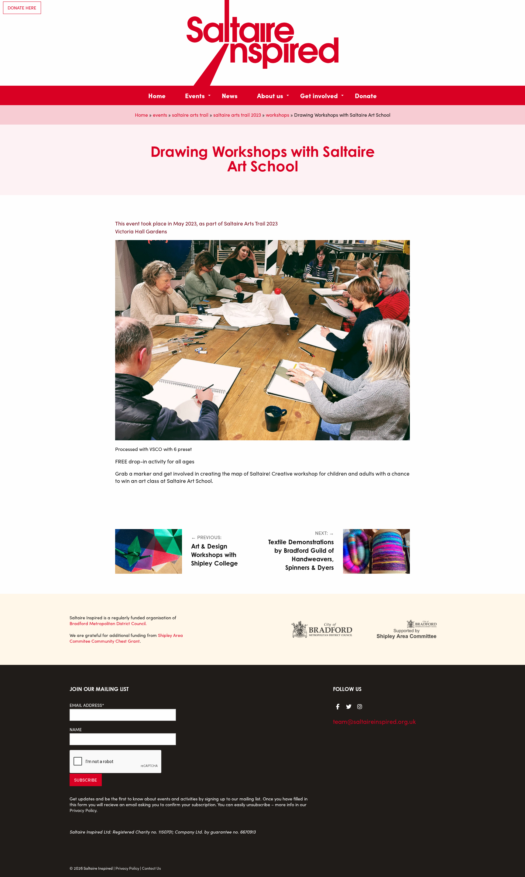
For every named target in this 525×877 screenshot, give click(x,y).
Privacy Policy (83, 810)
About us (270, 95)
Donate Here (22, 8)
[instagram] (359, 706)
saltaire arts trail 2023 (237, 115)
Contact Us (151, 868)
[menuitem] (157, 95)
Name (76, 729)
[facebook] (338, 706)
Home (157, 95)
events (160, 115)
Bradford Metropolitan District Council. (108, 623)
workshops (277, 115)
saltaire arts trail (190, 115)
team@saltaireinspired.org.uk (374, 721)
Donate (366, 95)
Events (195, 95)
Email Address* (87, 705)
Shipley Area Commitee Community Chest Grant (126, 638)
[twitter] (349, 706)
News (230, 95)
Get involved (319, 95)
